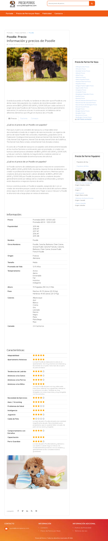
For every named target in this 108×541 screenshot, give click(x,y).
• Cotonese (78, 188)
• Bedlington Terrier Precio (83, 117)
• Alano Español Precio (82, 79)
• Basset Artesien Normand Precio (86, 100)
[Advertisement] (54, 23)
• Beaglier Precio (80, 113)
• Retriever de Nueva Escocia (84, 198)
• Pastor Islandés (80, 203)
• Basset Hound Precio (82, 107)
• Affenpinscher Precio (82, 67)
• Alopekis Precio (80, 84)
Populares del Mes (83, 166)
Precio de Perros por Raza (28, 13)
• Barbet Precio (79, 96)
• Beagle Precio (80, 109)
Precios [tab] (13, 118)
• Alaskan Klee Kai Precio (83, 81)
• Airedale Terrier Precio (82, 71)
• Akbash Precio (80, 73)
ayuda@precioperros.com (19, 528)
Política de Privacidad (83, 528)
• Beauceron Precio (81, 115)
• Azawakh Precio (80, 92)
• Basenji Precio (80, 98)
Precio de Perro (20, 33)
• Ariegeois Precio (80, 90)
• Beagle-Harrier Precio (82, 111)
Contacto (59, 13)
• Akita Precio (79, 75)
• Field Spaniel (79, 193)
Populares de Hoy (82, 162)
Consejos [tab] (34, 118)
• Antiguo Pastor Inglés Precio (84, 86)
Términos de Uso (81, 531)
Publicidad (47, 13)
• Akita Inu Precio (80, 77)
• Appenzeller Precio (81, 88)
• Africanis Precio (80, 69)
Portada (9, 13)
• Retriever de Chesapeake (83, 183)
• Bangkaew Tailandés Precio (84, 94)
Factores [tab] (23, 118)
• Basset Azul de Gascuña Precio (85, 103)
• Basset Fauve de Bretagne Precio (86, 105)
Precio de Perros (40, 538)
